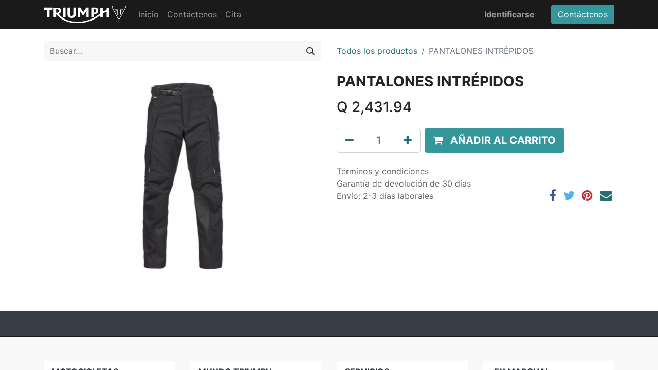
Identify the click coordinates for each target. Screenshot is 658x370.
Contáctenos (583, 14)
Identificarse (509, 14)
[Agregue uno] (408, 140)
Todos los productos (377, 51)
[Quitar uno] (349, 140)
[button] (494, 140)
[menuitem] (148, 14)
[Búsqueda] (310, 51)
